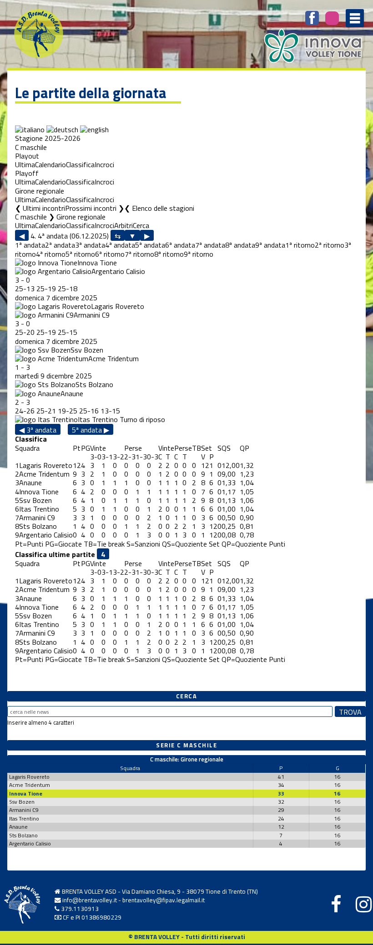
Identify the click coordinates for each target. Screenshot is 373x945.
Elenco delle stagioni (163, 208)
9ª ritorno (198, 254)
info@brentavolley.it (89, 900)
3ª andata (90, 244)
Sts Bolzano (94, 384)
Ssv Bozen (87, 349)
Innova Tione (97, 262)
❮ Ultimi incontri (40, 208)
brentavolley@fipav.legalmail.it (163, 900)
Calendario (50, 164)
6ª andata (180, 244)
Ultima (25, 164)
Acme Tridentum (113, 358)
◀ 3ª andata (37, 429)
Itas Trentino (98, 419)
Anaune (71, 393)
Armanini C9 (92, 314)
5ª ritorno (80, 254)
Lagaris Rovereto (117, 306)
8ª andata (240, 244)
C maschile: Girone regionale (186, 759)
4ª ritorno (51, 254)
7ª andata (210, 244)
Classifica (80, 164)
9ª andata (270, 244)
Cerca (141, 225)
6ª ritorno (110, 254)
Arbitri (123, 225)
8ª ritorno (169, 254)
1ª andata (30, 244)
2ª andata (60, 244)
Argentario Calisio (118, 271)
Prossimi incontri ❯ (94, 208)
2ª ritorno (329, 244)
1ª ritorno (300, 244)
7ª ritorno (139, 254)
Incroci (104, 164)
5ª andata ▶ (90, 429)
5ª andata (150, 244)
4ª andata (120, 244)
